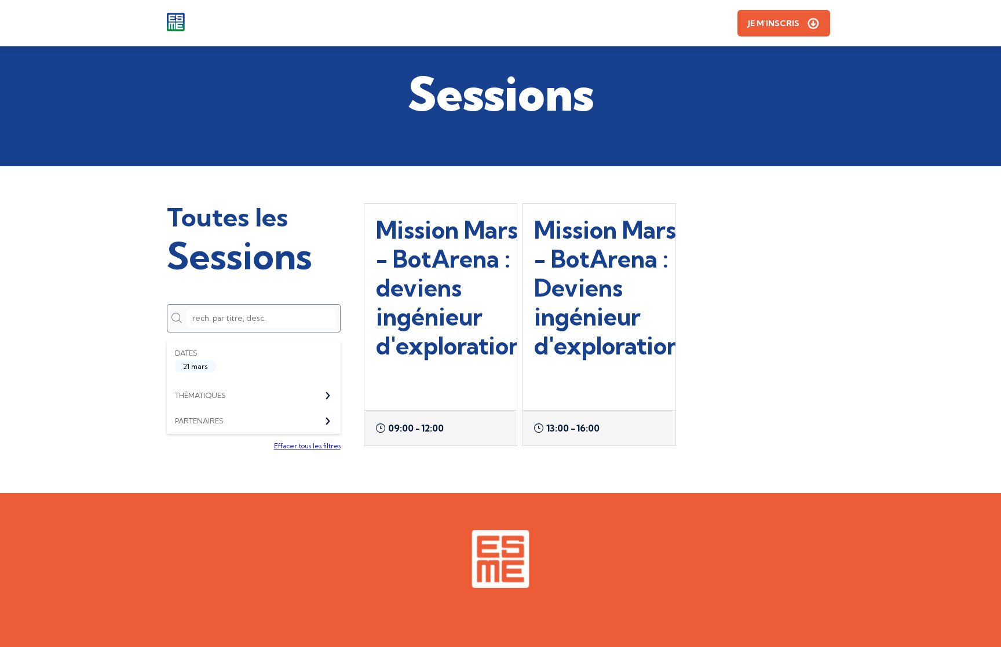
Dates (186, 353)
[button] (783, 23)
